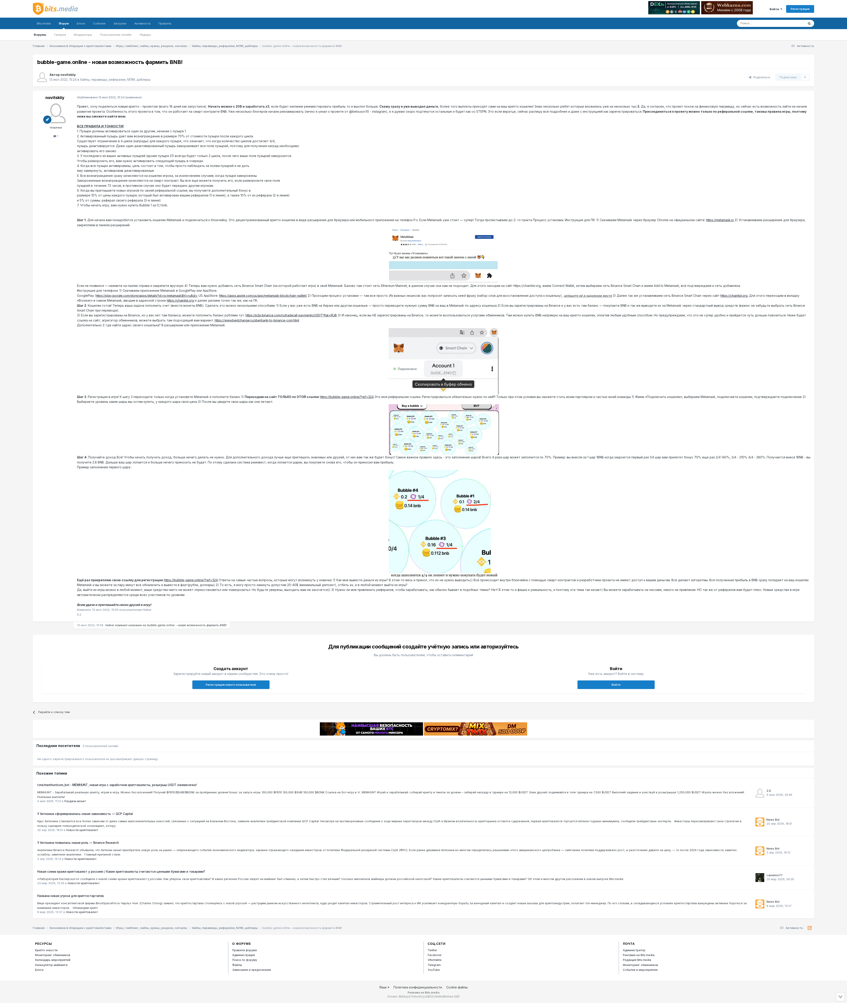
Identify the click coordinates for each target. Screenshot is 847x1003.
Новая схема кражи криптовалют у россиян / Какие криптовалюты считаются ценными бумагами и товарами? (121, 871)
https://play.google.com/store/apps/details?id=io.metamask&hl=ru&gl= (147, 295)
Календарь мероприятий (52, 960)
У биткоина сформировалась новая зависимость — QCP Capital (85, 814)
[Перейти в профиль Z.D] (759, 793)
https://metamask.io (720, 220)
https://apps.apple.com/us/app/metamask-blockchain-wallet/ (263, 295)
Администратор (634, 950)
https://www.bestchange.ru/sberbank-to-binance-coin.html (257, 320)
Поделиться (760, 77)
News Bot (773, 819)
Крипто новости (46, 950)
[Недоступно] (444, 255)
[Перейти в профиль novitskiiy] (42, 77)
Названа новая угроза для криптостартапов (70, 896)
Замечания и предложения (251, 969)
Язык (383, 987)
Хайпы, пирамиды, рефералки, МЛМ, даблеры (115, 79)
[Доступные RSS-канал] (809, 928)
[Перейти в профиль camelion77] (759, 877)
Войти (775, 9)
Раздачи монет (75, 801)
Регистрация (800, 9)
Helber (109, 625)
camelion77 (774, 875)
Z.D (768, 790)
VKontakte (435, 960)
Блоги (81, 23)
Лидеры (145, 34)
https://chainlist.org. (734, 295)
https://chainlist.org (180, 300)
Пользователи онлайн (115, 34)
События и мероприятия (640, 969)
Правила (165, 23)
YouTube (434, 969)
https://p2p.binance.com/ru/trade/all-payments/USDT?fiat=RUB (291, 315)
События (99, 23)
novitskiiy (68, 75)
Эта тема (792, 23)
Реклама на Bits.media (638, 955)
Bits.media (44, 23)
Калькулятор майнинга (51, 965)
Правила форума (244, 950)
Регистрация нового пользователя (231, 684)
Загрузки (119, 23)
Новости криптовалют (82, 830)
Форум (64, 23)
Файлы (237, 965)
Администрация (243, 955)
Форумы (40, 34)
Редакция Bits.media (637, 960)
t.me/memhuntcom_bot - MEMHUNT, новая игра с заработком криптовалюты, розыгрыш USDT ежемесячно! (117, 785)
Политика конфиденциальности (418, 987)
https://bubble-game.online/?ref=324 (347, 397)
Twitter (432, 950)
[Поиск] (809, 23)
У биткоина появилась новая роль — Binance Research (78, 842)
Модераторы (83, 34)
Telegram (434, 965)
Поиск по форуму (244, 960)
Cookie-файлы (457, 987)
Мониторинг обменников (52, 955)
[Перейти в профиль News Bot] (759, 822)
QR (457, 996)
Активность (142, 23)
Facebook (434, 955)
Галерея (60, 34)
